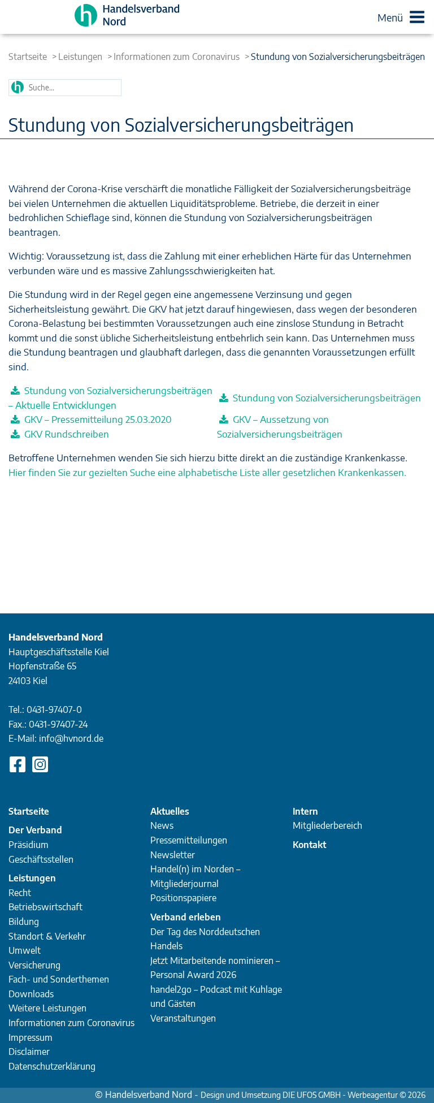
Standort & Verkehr (47, 936)
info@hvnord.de (71, 738)
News (161, 825)
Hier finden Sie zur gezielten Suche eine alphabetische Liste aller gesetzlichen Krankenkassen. (207, 472)
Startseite (27, 56)
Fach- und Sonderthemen (58, 979)
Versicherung (34, 965)
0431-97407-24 (58, 724)
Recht (19, 892)
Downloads (31, 994)
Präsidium (28, 844)
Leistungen (80, 56)
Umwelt (24, 950)
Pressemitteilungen (188, 840)
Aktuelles (169, 811)
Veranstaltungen (183, 1018)
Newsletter (172, 854)
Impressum (30, 1037)
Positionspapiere (183, 897)
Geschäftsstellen (40, 859)
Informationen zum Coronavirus (177, 56)
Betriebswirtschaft (45, 906)
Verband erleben (185, 917)
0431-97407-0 (54, 709)
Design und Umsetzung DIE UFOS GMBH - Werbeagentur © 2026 (313, 1095)
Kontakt (309, 844)
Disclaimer (29, 1051)
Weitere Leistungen (47, 1008)
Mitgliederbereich (327, 825)
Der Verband (35, 830)
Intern (305, 811)
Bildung (23, 921)
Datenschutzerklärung (52, 1066)
